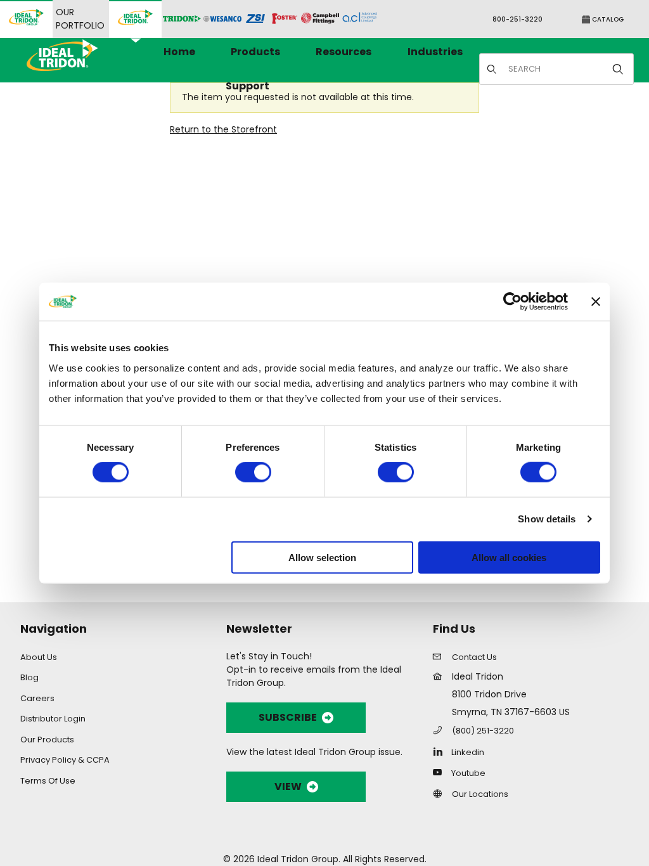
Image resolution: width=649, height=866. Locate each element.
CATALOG (607, 19)
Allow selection (322, 557)
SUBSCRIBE (288, 717)
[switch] (253, 472)
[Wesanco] (222, 19)
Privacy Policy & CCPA (65, 760)
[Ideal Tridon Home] (80, 55)
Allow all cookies (509, 557)
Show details (546, 519)
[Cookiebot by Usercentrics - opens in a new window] (512, 301)
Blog (29, 677)
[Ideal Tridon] (135, 19)
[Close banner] (595, 301)
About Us (38, 657)
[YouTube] (441, 772)
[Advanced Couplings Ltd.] (359, 19)
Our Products (47, 740)
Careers (37, 698)
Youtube (468, 773)
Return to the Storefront (223, 129)
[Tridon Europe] (182, 19)
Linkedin (467, 752)
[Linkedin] (441, 751)
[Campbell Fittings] (320, 19)
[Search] (618, 69)
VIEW (288, 786)
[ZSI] (255, 19)
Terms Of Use (47, 781)
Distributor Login (53, 719)
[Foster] (284, 19)
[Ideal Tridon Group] (26, 19)
